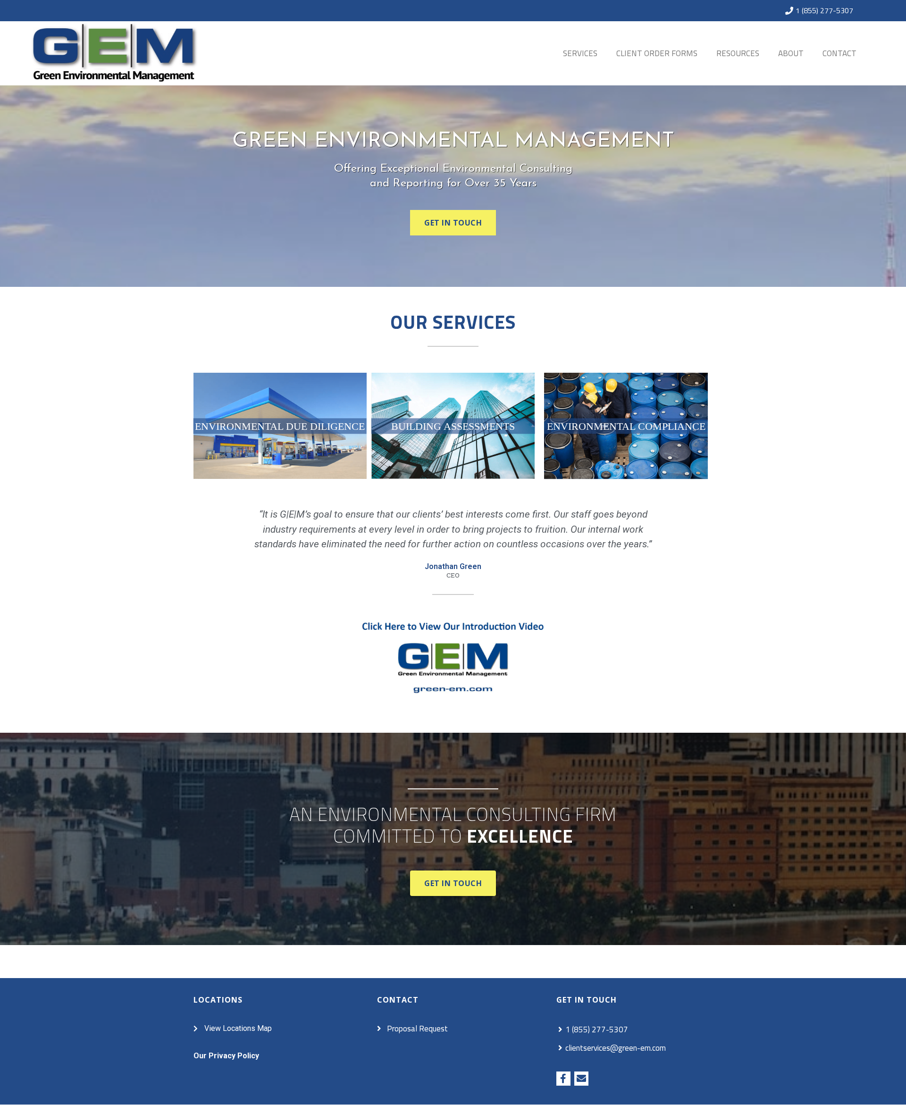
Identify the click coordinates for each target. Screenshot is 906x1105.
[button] (453, 222)
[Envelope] (581, 1079)
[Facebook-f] (563, 1079)
